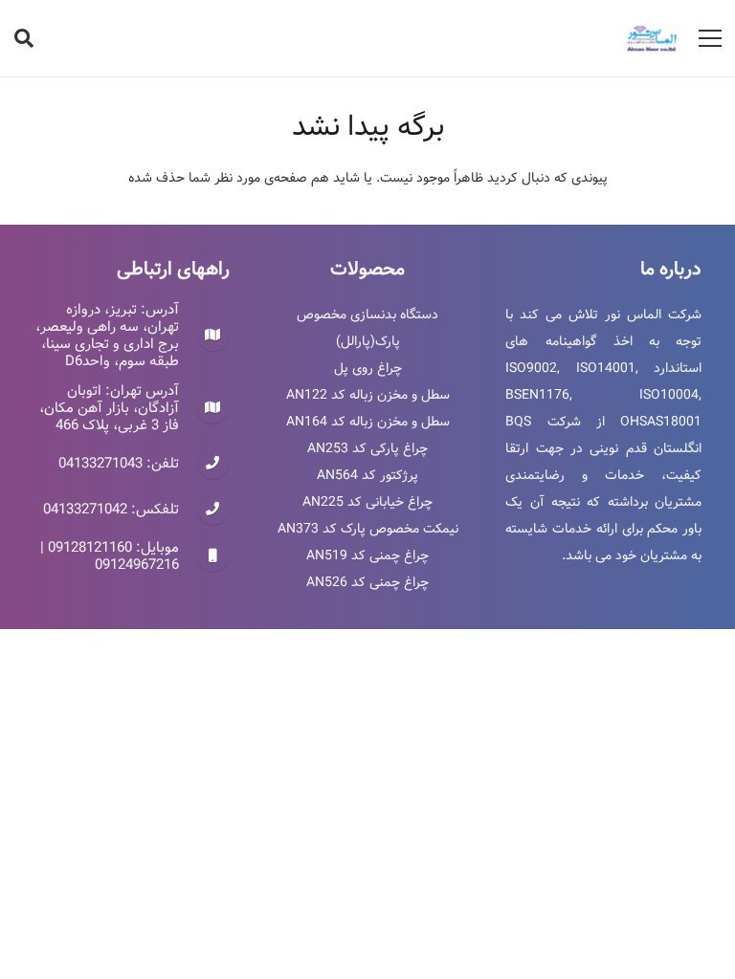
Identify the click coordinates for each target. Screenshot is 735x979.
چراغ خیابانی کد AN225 (367, 501)
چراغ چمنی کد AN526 (367, 582)
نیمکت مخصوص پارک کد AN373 (368, 528)
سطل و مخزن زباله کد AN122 (368, 394)
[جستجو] (24, 37)
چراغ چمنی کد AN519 (367, 555)
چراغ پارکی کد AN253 (367, 448)
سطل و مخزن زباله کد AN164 (368, 421)
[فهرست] (710, 38)
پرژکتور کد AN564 (367, 475)
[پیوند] (651, 38)
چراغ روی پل (368, 368)
